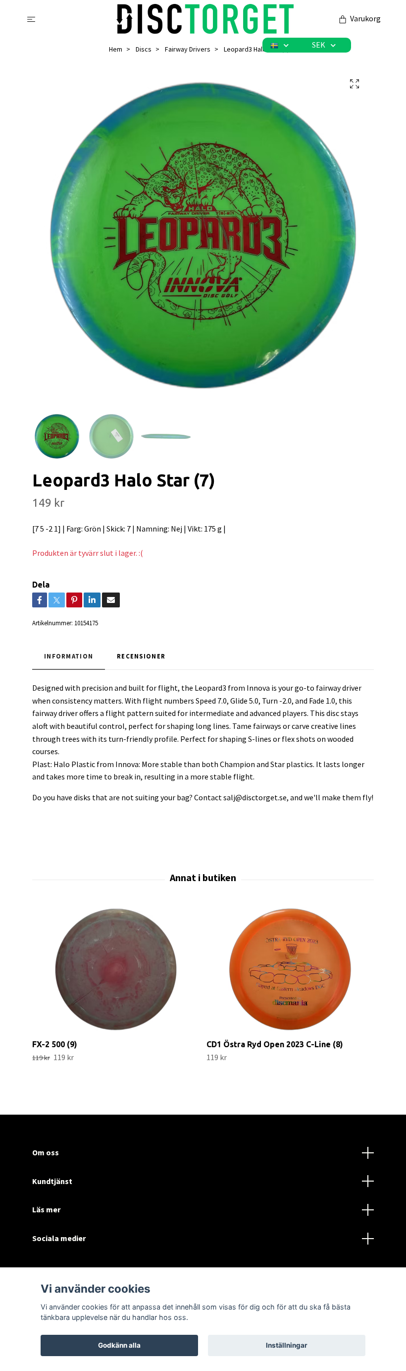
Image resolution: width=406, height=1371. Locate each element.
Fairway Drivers (187, 49)
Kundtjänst (52, 1181)
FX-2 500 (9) (54, 1044)
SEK (319, 45)
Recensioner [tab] (141, 656)
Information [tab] (68, 656)
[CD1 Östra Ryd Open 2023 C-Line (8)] (289, 969)
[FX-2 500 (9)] (115, 969)
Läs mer (46, 1209)
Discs (144, 49)
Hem (115, 49)
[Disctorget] (205, 19)
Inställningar (286, 1345)
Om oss (45, 1152)
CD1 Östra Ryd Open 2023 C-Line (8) (274, 1044)
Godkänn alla (119, 1345)
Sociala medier (59, 1238)
